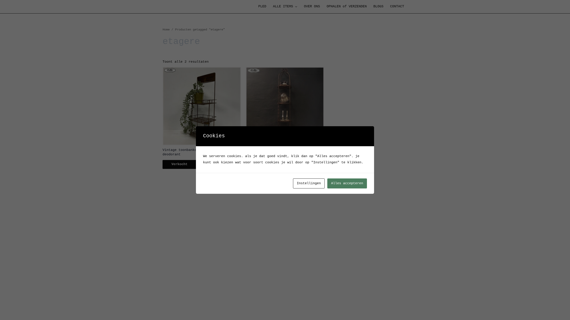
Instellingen (309, 183)
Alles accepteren (347, 183)
